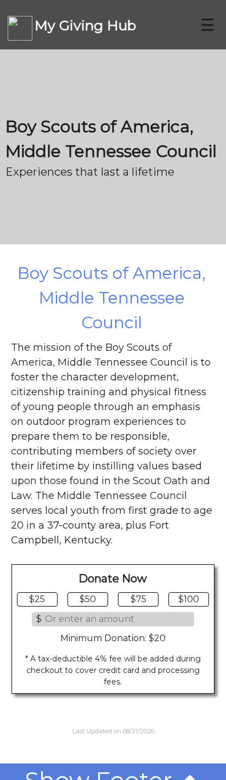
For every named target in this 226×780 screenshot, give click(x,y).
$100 (188, 599)
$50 (88, 599)
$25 (37, 599)
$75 (138, 599)
